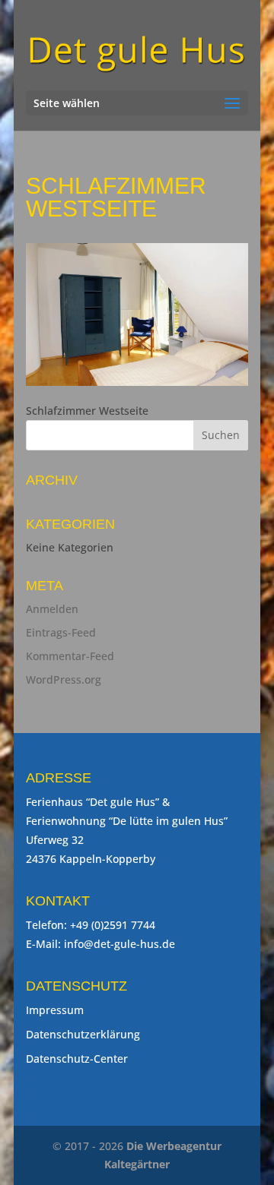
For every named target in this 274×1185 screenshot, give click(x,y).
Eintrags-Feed (61, 632)
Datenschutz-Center (77, 1058)
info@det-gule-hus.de (119, 944)
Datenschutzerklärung (83, 1034)
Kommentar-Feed (70, 656)
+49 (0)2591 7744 (112, 925)
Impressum (55, 1010)
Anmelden (52, 609)
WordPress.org (63, 679)
